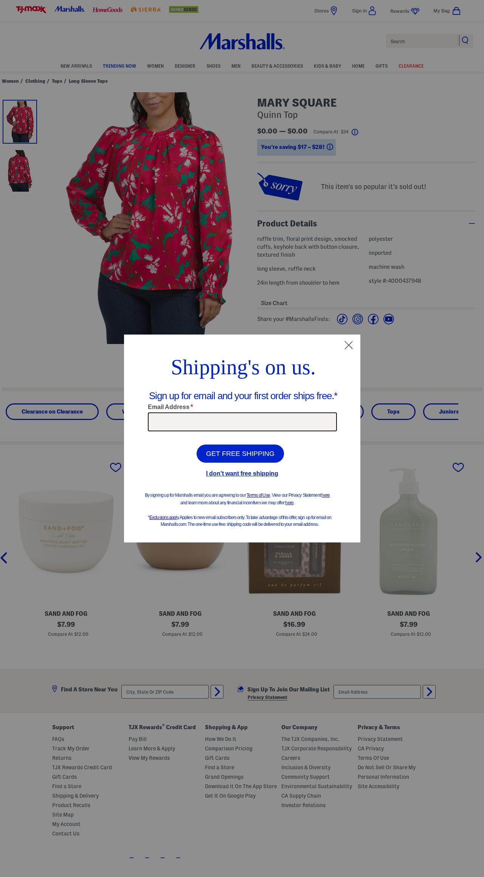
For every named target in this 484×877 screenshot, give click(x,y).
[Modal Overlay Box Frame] (242, 438)
